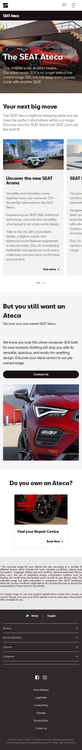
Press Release (41, 690)
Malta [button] (34, 615)
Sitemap (41, 713)
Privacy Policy (41, 720)
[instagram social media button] (45, 677)
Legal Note (41, 697)
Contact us (41, 728)
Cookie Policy (41, 705)
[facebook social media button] (37, 677)
